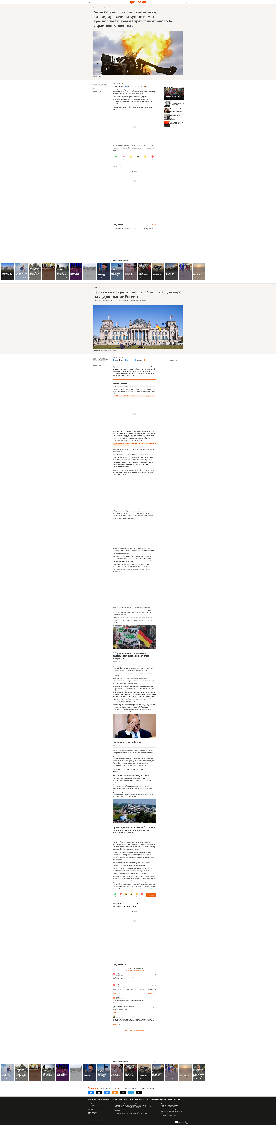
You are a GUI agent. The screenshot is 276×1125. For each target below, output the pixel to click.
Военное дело (120, 1088)
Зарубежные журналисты (104, 1099)
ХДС (118, 903)
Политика (144, 903)
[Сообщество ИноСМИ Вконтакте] (107, 1092)
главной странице (148, 229)
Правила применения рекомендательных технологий (159, 1099)
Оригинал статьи (178, 287)
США (122, 906)
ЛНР (114, 166)
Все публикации (150, 1088)
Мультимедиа (135, 1088)
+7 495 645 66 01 (91, 1113)
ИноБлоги (142, 1088)
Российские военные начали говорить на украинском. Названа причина (175, 117)
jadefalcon (118, 1016)
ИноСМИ (95, 8)
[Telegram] (138, 86)
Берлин (138, 903)
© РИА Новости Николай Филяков (100, 350)
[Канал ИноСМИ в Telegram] (131, 1092)
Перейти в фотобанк (112, 350)
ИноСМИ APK (177, 1099)
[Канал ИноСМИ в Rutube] (123, 1092)
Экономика (108, 1088)
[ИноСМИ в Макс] (91, 1092)
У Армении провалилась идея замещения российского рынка (173, 96)
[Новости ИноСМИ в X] (139, 1092)
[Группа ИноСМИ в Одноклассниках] (115, 1092)
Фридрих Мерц (123, 903)
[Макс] (115, 86)
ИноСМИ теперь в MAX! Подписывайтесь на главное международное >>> (134, 396)
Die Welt (95, 288)
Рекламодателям (123, 1099)
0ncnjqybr (118, 974)
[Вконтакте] (129, 86)
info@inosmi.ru (91, 1109)
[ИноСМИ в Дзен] (99, 1092)
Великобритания (127, 906)
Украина (148, 903)
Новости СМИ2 (134, 171)
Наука (114, 1088)
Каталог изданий (92, 1099)
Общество (127, 1088)
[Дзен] (121, 86)
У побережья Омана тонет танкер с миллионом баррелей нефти (176, 123)
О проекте (114, 1099)
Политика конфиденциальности (136, 1099)
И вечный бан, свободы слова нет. (125, 1006)
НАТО (114, 903)
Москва (134, 906)
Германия (101, 288)
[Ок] (145, 86)
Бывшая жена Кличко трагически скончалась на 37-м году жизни (177, 103)
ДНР (121, 166)
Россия (101, 8)
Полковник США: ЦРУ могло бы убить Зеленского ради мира (176, 110)
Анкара (118, 906)
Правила (153, 224)
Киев (117, 166)
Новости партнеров (174, 87)
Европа (153, 903)
